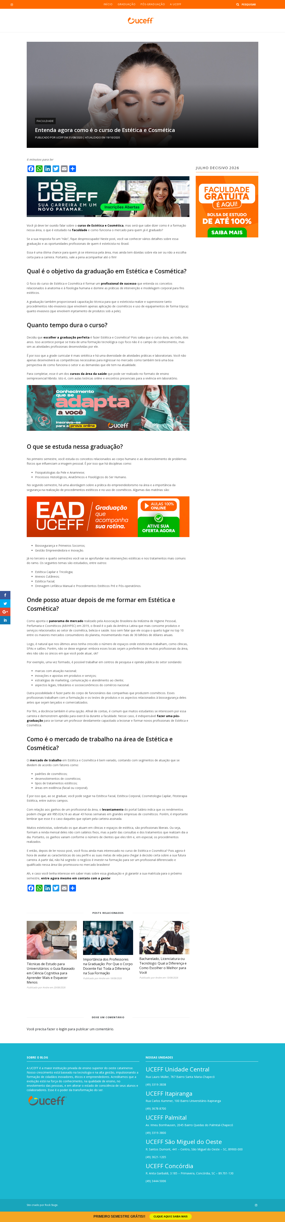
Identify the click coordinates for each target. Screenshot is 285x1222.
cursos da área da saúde (88, 374)
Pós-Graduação (153, 4)
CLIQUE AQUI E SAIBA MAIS (171, 1216)
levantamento (113, 809)
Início (108, 4)
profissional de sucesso (118, 283)
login (63, 1029)
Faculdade (45, 121)
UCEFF (60, 137)
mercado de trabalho (46, 760)
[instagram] (12, 4)
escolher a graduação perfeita (66, 337)
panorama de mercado (66, 621)
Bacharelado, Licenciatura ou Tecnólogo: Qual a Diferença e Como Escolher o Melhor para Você (163, 965)
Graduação (127, 4)
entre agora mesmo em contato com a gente (75, 878)
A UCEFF (175, 4)
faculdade (79, 230)
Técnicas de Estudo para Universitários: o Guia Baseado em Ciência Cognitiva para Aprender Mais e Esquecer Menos (51, 973)
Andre (46, 987)
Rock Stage (51, 1205)
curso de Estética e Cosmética (101, 225)
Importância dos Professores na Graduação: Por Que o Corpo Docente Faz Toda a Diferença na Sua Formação (108, 966)
